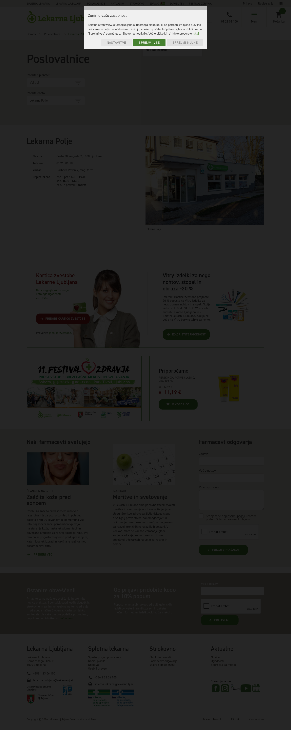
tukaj (196, 33)
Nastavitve (116, 42)
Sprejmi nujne (185, 42)
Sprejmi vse (149, 42)
